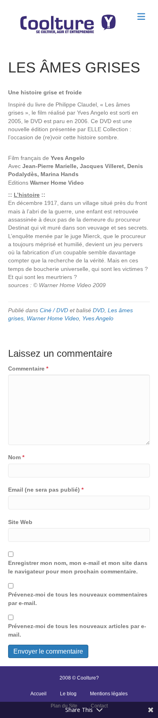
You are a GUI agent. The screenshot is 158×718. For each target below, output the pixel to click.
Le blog (68, 694)
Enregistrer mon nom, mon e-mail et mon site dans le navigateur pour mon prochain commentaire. (77, 567)
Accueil (38, 694)
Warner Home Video (53, 318)
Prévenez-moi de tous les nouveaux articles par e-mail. (77, 630)
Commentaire (28, 368)
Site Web (20, 522)
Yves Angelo (97, 318)
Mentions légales (109, 694)
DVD (99, 310)
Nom (16, 457)
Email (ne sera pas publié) (45, 489)
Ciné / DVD (54, 310)
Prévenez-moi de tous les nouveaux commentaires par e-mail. (77, 598)
